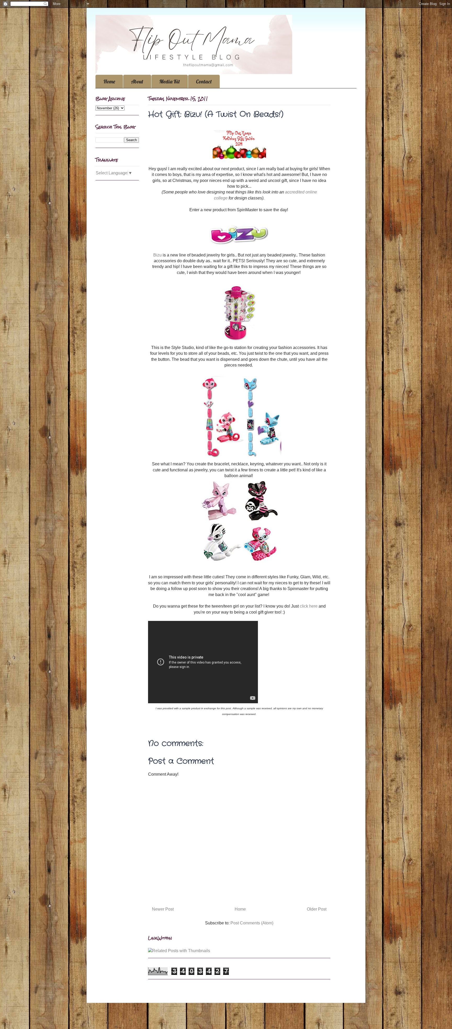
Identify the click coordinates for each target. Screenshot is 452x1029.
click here (309, 606)
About (137, 81)
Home (109, 81)
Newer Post (163, 909)
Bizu (157, 255)
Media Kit (169, 81)
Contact (204, 81)
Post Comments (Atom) (251, 923)
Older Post (316, 909)
